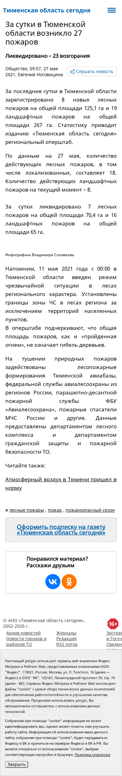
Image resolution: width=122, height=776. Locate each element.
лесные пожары (26, 510)
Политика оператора (92, 754)
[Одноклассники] (69, 581)
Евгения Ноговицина (40, 74)
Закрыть (17, 764)
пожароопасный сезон (90, 510)
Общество (16, 68)
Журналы (66, 633)
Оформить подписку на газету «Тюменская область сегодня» (61, 529)
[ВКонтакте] (52, 581)
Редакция (66, 638)
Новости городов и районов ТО (26, 641)
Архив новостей (23, 633)
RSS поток (67, 644)
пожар (55, 510)
